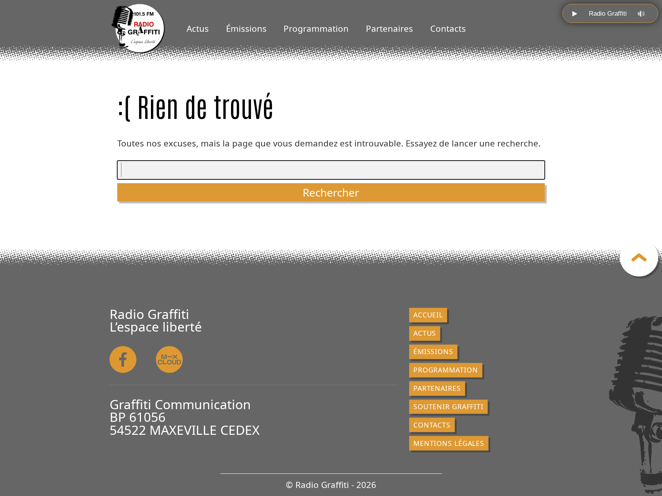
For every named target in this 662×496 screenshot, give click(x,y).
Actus (198, 28)
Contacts (448, 28)
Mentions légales (448, 443)
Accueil (428, 314)
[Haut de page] (639, 257)
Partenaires (389, 28)
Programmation (316, 28)
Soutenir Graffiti (448, 406)
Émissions (246, 28)
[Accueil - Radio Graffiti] (138, 28)
